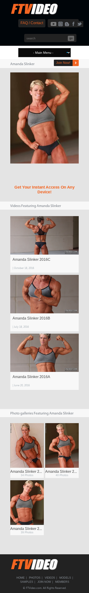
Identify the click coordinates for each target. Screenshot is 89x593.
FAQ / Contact (32, 23)
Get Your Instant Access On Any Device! (44, 189)
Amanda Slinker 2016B (31, 318)
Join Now (44, 581)
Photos (34, 577)
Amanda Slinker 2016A (31, 377)
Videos (50, 577)
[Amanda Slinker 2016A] (44, 353)
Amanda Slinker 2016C (31, 259)
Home (20, 577)
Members (62, 581)
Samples (26, 581)
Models (65, 577)
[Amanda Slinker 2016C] (44, 235)
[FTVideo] (34, 13)
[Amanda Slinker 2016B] (44, 294)
